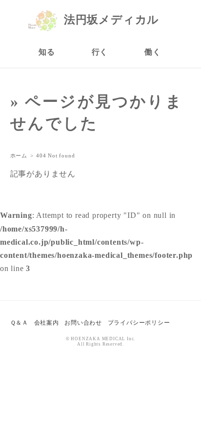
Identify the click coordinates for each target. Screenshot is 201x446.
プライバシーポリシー (139, 323)
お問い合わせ (83, 323)
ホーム (18, 155)
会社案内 (46, 323)
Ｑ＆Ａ (19, 323)
